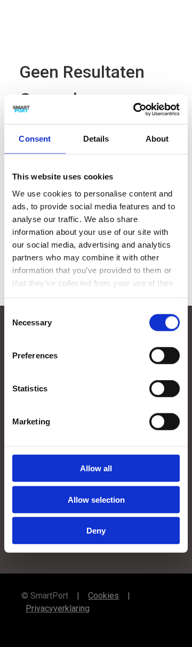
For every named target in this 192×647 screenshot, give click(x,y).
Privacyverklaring (58, 608)
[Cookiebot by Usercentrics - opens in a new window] (135, 109)
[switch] (164, 355)
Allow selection (96, 499)
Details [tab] (96, 138)
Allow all (96, 468)
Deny (96, 530)
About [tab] (157, 138)
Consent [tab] (35, 138)
